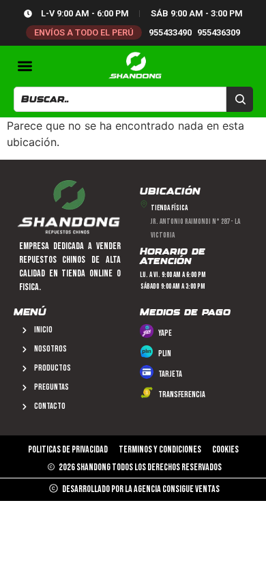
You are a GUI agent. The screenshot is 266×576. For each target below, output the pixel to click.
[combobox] (120, 99)
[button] (26, 66)
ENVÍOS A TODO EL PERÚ (84, 32)
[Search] (239, 99)
